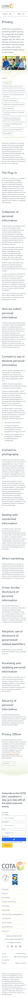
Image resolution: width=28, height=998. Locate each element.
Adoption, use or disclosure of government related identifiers (12, 119)
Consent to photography (10, 100)
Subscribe (7, 845)
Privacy (4, 953)
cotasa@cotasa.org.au (12, 754)
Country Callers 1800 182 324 (14, 939)
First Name (5, 814)
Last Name (5, 822)
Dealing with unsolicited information (13, 104)
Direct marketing (8, 108)
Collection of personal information (13, 87)
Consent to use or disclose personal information (13, 95)
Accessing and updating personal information (12, 124)
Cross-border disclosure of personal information (13, 113)
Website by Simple (21, 963)
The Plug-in (6, 83)
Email (4, 829)
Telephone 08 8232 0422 (14, 936)
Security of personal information (12, 129)
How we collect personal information (13, 90)
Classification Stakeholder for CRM (12, 842)
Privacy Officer (7, 133)
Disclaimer (5, 957)
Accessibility (5, 960)
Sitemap (4, 963)
